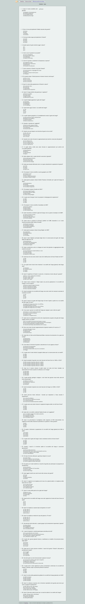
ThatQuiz (22, 1)
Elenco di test (28, 1)
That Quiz (26, 602)
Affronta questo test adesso (38, 1)
